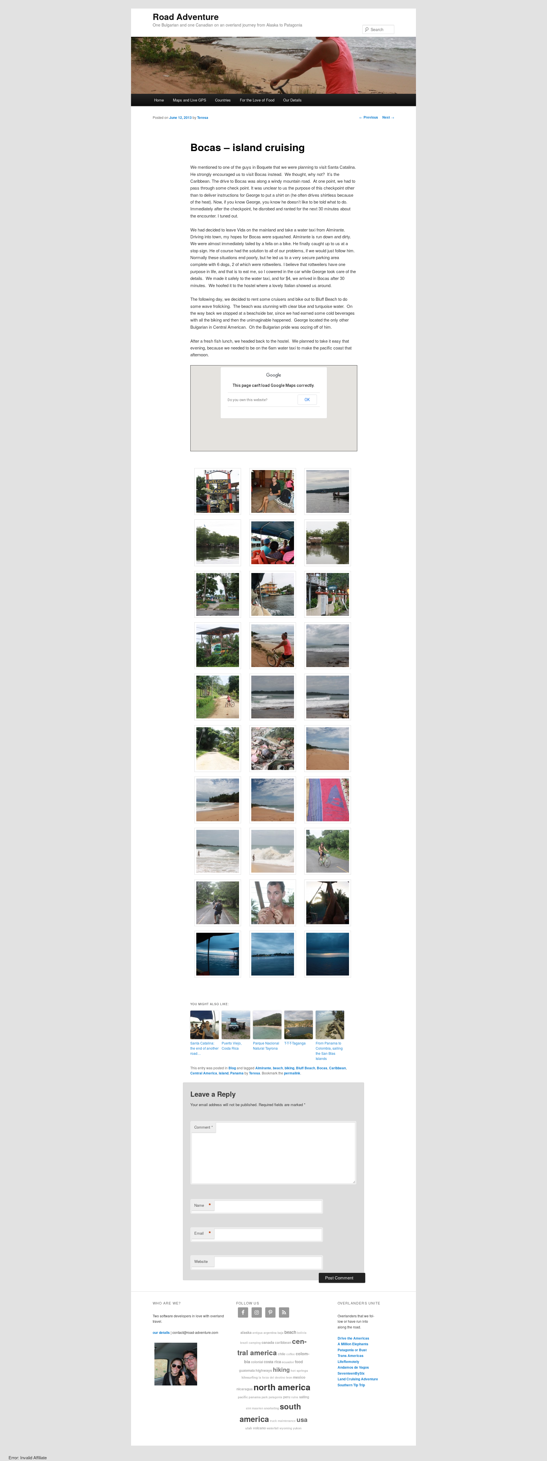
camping (255, 1343)
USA (302, 1419)
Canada (268, 1342)
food (299, 1361)
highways (264, 1370)
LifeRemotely (348, 1361)
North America (282, 1387)
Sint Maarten (254, 1408)
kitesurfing (250, 1377)
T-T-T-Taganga (295, 1043)
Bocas (322, 1067)
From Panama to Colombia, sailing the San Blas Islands (329, 1051)
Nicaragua (244, 1388)
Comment (203, 1127)
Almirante (263, 1067)
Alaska (246, 1332)
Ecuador (288, 1362)
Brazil (244, 1343)
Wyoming (285, 1428)
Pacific (243, 1397)
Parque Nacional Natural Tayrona (266, 1045)
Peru (286, 1397)
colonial (257, 1362)
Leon (289, 1377)
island (223, 1073)
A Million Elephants (353, 1343)
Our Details (292, 100)
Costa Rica (272, 1361)
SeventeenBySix (351, 1373)
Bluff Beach (305, 1067)
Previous (368, 117)
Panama (237, 1073)
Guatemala (247, 1370)
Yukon (297, 1428)
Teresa (202, 117)
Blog (232, 1067)
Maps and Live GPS (189, 100)
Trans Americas (351, 1355)
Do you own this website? (247, 400)
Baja (280, 1332)
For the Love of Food (257, 100)
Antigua (257, 1333)
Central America (203, 1073)
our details (161, 1332)
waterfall (273, 1428)
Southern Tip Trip (351, 1384)
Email (202, 1233)
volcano (259, 1427)
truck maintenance (283, 1421)
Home (159, 100)
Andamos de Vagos (353, 1367)
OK (307, 399)
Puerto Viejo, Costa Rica (232, 1045)
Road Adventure (186, 16)
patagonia (275, 1397)
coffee (290, 1354)
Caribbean (337, 1067)
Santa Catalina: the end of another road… (204, 1048)
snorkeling (271, 1408)
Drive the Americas (353, 1338)
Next (388, 117)
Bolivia (302, 1333)
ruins (294, 1397)
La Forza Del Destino (272, 1377)
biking (289, 1067)
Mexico (299, 1377)
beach (278, 1067)
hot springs (299, 1370)
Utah (248, 1428)
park (265, 1397)
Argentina (270, 1332)
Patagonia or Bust (352, 1349)
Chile (281, 1353)
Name (202, 1205)
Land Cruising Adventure (358, 1378)
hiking (281, 1369)
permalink (292, 1073)
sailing (304, 1397)
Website (201, 1261)
